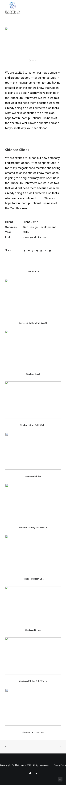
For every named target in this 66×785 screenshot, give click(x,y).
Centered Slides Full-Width (33, 681)
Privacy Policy (60, 765)
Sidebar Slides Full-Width (33, 425)
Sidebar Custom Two (33, 732)
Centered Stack (33, 630)
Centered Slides (33, 476)
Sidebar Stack (33, 374)
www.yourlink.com (34, 237)
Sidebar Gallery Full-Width (33, 528)
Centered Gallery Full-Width (33, 323)
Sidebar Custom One (33, 579)
